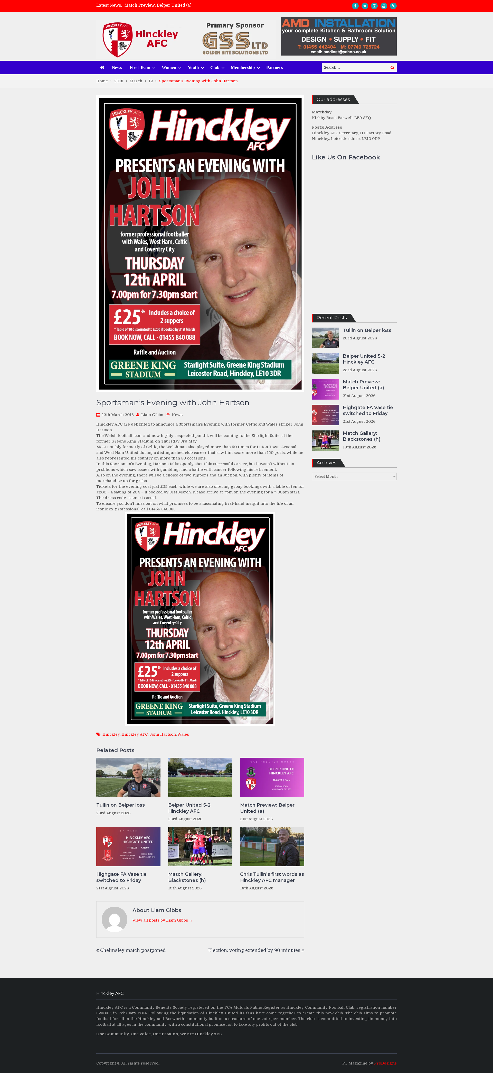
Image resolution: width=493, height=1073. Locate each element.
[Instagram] (374, 6)
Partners (274, 67)
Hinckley (111, 734)
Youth (193, 67)
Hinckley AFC (134, 734)
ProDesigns (385, 1063)
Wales (183, 734)
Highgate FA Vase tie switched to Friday (164, 6)
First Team (140, 67)
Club (214, 67)
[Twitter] (365, 6)
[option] (201, 6)
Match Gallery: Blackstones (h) (187, 877)
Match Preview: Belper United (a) (267, 808)
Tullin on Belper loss (120, 805)
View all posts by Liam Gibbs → (162, 920)
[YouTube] (384, 6)
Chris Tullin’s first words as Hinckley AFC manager (272, 877)
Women (169, 67)
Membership (243, 67)
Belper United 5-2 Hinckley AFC (189, 808)
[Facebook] (355, 6)
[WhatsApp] (393, 6)
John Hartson (162, 734)
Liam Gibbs (152, 414)
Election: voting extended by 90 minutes (254, 950)
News (117, 67)
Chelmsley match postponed (133, 950)
